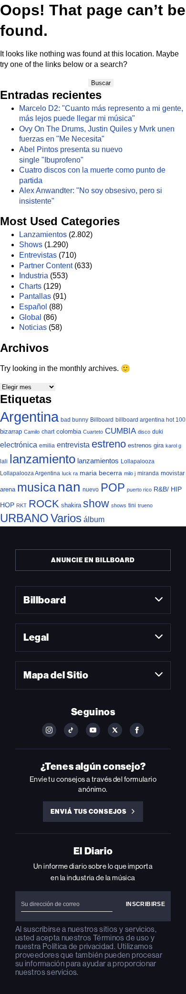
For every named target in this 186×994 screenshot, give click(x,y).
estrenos (140, 445)
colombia (68, 431)
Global (30, 317)
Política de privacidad (78, 946)
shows (118, 505)
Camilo (32, 432)
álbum (93, 519)
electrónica (18, 444)
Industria (33, 276)
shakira (71, 505)
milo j (129, 473)
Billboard (102, 419)
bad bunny (74, 419)
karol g (173, 445)
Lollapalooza (138, 461)
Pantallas (35, 296)
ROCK (44, 504)
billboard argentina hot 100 (150, 420)
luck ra (70, 473)
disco (144, 432)
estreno (109, 444)
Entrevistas (38, 255)
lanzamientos (98, 461)
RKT (21, 505)
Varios (66, 518)
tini (132, 505)
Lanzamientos (43, 234)
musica (36, 487)
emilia (47, 445)
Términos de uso (121, 937)
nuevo (91, 489)
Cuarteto (93, 432)
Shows (30, 244)
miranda (148, 473)
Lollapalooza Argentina (30, 473)
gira (159, 445)
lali (4, 461)
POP (113, 487)
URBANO (24, 518)
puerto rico (139, 489)
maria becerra (101, 473)
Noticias (33, 327)
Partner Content (45, 266)
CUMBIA (120, 431)
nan (69, 487)
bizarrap (11, 431)
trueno (145, 505)
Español (33, 307)
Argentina (29, 417)
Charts (30, 286)
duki (157, 431)
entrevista (73, 444)
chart (47, 431)
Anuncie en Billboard (92, 560)
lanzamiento (42, 459)
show (96, 503)
